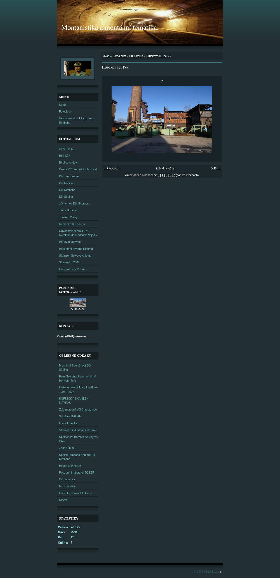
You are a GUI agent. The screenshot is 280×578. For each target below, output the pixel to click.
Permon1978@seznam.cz (73, 336)
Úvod (106, 56)
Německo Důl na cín (72, 224)
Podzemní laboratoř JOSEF (76, 472)
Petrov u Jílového (70, 241)
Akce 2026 (66, 149)
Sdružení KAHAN (70, 416)
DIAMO (63, 500)
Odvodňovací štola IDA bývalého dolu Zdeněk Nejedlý (78, 233)
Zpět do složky (165, 168)
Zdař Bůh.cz (67, 447)
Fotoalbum (119, 56)
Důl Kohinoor (67, 183)
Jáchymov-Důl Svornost (74, 203)
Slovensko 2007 (69, 262)
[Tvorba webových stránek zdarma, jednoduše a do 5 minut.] (220, 572)
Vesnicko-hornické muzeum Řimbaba (76, 120)
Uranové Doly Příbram (73, 269)
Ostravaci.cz (67, 479)
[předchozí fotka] (109, 119)
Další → (216, 168)
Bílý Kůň (64, 155)
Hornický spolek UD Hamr (75, 493)
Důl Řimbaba (67, 190)
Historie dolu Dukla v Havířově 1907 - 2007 (78, 389)
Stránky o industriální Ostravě (78, 430)
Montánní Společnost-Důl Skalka (75, 367)
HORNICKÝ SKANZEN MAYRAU (73, 400)
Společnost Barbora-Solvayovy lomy (78, 439)
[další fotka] (215, 119)
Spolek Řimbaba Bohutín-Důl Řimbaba (77, 457)
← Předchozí (111, 168)
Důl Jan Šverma (69, 176)
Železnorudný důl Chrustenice (78, 409)
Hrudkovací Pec (156, 56)
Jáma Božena (68, 210)
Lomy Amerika (68, 423)
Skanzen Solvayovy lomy (75, 255)
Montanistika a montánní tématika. (110, 27)
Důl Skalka (136, 56)
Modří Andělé (67, 486)
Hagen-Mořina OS (70, 465)
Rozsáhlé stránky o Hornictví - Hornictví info (78, 378)
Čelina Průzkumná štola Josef (78, 169)
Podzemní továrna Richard (76, 248)
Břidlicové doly (68, 162)
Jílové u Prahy (68, 217)
